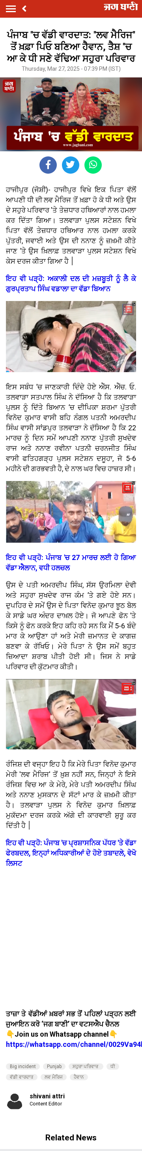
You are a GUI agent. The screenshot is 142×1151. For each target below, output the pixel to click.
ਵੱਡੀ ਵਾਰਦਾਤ (22, 1077)
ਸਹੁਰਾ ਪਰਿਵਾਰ (86, 1066)
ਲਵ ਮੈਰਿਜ (54, 1077)
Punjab (54, 1066)
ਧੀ (112, 1066)
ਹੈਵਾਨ (79, 1077)
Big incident (23, 1066)
